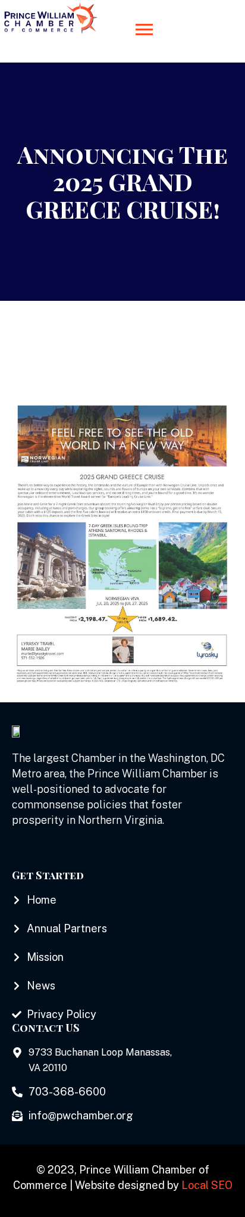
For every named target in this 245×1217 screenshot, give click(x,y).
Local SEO (207, 1185)
